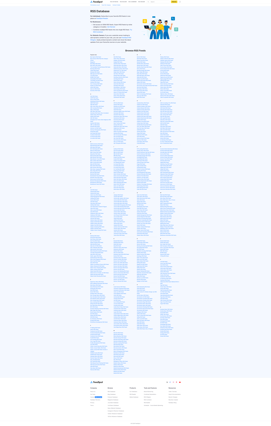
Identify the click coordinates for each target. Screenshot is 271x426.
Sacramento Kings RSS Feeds (144, 302)
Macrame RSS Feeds (118, 344)
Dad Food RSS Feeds (95, 240)
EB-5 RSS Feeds (94, 307)
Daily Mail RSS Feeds (95, 244)
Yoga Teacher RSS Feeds (166, 300)
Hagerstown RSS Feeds (119, 128)
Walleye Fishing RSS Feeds (166, 226)
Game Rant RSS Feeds (119, 83)
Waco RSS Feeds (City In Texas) (167, 200)
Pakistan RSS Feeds (141, 182)
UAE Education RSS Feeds (166, 109)
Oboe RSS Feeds (141, 136)
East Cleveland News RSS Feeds (98, 297)
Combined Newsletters (150, 394)
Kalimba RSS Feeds (118, 250)
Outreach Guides (116, 5)
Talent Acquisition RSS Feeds (167, 97)
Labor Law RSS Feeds (119, 291)
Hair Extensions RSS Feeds (120, 139)
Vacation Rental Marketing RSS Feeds (169, 148)
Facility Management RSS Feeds (97, 342)
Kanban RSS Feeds (118, 256)
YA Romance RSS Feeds (165, 278)
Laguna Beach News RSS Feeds (121, 313)
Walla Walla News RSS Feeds (167, 225)
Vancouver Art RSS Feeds (166, 184)
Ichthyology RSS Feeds (119, 170)
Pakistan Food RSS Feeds (143, 175)
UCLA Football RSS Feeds (166, 143)
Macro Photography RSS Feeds (121, 351)
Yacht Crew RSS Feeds (165, 263)
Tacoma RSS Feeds (164, 70)
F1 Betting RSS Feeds (95, 327)
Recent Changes (173, 397)
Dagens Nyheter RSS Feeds (96, 242)
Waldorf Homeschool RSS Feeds (167, 211)
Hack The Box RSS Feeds (119, 123)
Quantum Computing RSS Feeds (144, 220)
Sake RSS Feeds (141, 322)
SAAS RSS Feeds (141, 288)
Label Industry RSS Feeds (120, 286)
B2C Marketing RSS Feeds (96, 148)
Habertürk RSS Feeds (119, 108)
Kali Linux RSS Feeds (118, 252)
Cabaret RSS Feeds (94, 191)
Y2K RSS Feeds (163, 261)
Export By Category (106, 5)
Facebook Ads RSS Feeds (96, 331)
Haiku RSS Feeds (118, 129)
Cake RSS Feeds (94, 211)
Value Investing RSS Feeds (166, 175)
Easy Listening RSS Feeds (96, 302)
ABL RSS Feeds (94, 118)
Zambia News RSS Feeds (166, 311)
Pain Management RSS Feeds (144, 172)
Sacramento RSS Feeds (142, 310)
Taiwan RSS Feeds (164, 88)
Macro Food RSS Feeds (119, 349)
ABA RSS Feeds (94, 104)
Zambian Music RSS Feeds (166, 309)
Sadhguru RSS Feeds (142, 312)
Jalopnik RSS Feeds (118, 225)
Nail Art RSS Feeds (141, 57)
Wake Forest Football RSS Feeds (167, 208)
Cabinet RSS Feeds (94, 193)
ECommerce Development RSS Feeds (99, 322)
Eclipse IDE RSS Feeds (95, 315)
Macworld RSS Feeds (119, 356)
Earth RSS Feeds (94, 290)
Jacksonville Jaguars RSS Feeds (121, 198)
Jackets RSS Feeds (118, 196)
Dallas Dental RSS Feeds (96, 271)
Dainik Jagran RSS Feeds (96, 256)
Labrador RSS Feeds (118, 298)
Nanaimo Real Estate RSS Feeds (144, 67)
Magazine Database (113, 400)
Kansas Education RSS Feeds (120, 274)
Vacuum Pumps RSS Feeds (166, 157)
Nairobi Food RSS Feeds (142, 60)
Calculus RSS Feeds (95, 218)
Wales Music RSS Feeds (165, 218)
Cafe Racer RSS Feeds (95, 203)
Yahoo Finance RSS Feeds (166, 266)
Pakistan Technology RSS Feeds (144, 184)
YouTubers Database (113, 405)
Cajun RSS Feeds (94, 208)
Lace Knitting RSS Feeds (119, 302)
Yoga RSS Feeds (164, 298)
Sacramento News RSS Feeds (144, 305)
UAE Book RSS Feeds (165, 104)
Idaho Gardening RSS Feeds (120, 182)
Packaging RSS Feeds (142, 157)
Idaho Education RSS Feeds (120, 177)
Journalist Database (113, 402)
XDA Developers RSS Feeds (166, 245)
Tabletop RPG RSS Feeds (166, 62)
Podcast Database (113, 397)
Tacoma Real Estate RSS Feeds (167, 68)
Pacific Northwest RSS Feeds (143, 154)
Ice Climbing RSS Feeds (119, 162)
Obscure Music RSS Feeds (143, 138)
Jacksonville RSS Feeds (119, 210)
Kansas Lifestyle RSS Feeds (120, 281)
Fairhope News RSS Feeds (96, 356)
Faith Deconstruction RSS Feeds (97, 364)
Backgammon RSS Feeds (96, 182)
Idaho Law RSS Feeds (119, 185)
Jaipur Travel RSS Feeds (119, 221)
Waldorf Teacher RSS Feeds (166, 213)
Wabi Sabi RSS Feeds (165, 194)
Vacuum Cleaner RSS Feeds (166, 155)
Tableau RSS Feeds (164, 57)
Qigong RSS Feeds (141, 201)
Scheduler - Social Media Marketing (153, 405)
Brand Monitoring (148, 391)
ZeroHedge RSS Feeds (165, 324)
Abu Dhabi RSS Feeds (95, 133)
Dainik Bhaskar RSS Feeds (96, 257)
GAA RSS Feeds (117, 57)
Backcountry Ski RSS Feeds (96, 179)
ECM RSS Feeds (94, 317)
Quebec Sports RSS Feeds (143, 230)
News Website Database (114, 408)
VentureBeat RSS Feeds (95, 78)
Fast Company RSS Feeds (96, 83)
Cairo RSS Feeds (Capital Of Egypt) (98, 206)
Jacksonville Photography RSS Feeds (122, 205)
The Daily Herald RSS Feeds (96, 252)
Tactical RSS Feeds (164, 73)
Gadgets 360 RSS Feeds (119, 60)
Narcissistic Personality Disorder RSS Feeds (147, 85)
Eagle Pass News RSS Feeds (97, 281)
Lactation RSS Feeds (118, 305)
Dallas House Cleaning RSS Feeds (98, 267)
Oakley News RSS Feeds (142, 123)
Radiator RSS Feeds (141, 252)
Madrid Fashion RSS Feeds (120, 369)
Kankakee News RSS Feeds (120, 257)
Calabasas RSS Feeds (95, 215)
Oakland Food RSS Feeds (143, 111)
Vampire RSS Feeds (164, 180)
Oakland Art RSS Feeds (142, 104)
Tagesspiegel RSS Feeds (166, 78)
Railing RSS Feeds (141, 267)
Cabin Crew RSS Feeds (95, 194)
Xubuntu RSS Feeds (164, 254)
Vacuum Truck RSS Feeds (166, 159)
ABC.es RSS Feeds (94, 109)
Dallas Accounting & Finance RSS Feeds (99, 264)
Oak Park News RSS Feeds (143, 128)
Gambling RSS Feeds (118, 78)
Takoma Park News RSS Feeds (167, 95)
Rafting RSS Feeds (141, 262)
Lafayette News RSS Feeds (120, 308)
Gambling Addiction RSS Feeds (121, 77)
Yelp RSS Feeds (164, 285)
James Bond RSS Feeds (119, 235)
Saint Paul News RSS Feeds (143, 320)
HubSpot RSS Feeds (95, 82)
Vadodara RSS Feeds (165, 160)
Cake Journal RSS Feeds (96, 210)
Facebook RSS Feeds (95, 334)
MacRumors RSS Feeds (119, 352)
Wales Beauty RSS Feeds (166, 216)
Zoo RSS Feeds (163, 334)
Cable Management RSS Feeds (97, 196)
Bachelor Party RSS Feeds (96, 177)
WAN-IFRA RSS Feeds (165, 233)
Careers (95, 397)
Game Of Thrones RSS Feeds (120, 92)
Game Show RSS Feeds (119, 94)
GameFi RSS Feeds (118, 80)
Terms (92, 405)
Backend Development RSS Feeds (98, 180)
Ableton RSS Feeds (94, 116)
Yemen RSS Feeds (164, 288)
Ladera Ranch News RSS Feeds (121, 307)
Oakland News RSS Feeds (143, 114)
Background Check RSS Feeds (97, 184)
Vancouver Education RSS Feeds (167, 189)
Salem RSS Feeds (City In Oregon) (145, 328)
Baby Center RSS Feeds (95, 152)
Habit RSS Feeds (117, 109)
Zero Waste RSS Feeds (165, 326)
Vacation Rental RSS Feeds (166, 150)
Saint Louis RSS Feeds (142, 318)
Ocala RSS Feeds (141, 143)
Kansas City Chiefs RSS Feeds (121, 262)
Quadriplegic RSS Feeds (142, 206)
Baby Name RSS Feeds (95, 165)
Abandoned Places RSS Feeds (97, 101)
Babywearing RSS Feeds (96, 155)
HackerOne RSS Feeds (119, 119)
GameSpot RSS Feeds (119, 85)
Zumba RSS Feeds (164, 336)
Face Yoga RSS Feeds (95, 341)
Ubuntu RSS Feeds (164, 138)
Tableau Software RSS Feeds (167, 58)
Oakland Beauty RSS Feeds (143, 108)
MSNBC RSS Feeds (94, 77)
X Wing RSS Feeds (164, 256)
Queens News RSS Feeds (143, 235)
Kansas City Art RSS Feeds (120, 261)
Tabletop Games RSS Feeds (166, 60)
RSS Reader (141, 1)
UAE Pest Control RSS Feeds (166, 121)
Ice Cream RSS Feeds (119, 164)
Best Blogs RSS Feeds (95, 63)
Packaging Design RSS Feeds (144, 155)
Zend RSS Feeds (164, 319)
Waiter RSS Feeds (164, 205)
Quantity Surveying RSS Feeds (144, 218)
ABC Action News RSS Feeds (97, 106)
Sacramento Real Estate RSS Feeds (145, 308)
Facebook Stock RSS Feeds (96, 336)
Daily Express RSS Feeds (96, 249)
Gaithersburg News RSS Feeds (121, 68)
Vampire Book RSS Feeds (166, 179)
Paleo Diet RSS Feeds (142, 189)
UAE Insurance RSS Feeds (166, 113)
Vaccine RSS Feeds (164, 154)
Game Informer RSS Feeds (120, 82)
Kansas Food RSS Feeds (119, 276)
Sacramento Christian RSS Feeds (144, 300)
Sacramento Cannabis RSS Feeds (144, 298)
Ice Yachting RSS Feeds (119, 169)
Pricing (174, 1)
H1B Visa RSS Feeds (118, 102)
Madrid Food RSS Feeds (119, 371)
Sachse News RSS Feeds (143, 295)
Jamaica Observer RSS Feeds (120, 226)
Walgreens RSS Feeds (165, 221)
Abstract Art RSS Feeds (95, 128)
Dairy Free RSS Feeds (95, 261)
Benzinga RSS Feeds (95, 68)
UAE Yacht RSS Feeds (165, 129)
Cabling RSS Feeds (94, 198)
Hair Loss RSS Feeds (118, 141)
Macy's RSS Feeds (118, 358)
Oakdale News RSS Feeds (143, 102)
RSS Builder (147, 402)
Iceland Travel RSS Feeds (119, 160)
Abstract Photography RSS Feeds (98, 129)
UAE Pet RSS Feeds (164, 123)
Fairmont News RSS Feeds (96, 358)
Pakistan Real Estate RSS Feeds (144, 180)
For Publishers (133, 391)
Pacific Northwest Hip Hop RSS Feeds (145, 152)
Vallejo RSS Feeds (164, 169)
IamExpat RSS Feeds (118, 148)
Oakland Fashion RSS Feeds (143, 109)
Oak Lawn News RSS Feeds (143, 126)
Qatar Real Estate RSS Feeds (143, 198)
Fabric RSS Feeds (94, 329)
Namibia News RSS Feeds (143, 63)
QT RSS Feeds (140, 205)
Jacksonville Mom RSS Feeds (120, 200)
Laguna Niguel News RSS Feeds (121, 315)
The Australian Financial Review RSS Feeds (100, 67)
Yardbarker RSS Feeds (165, 276)
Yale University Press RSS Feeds (167, 273)
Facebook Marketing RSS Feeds (97, 332)
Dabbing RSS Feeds (95, 235)
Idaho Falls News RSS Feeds (120, 179)
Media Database (134, 397)
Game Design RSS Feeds (119, 88)
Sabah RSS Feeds (141, 290)
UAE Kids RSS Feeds (165, 116)
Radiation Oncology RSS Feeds (144, 250)
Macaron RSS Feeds (118, 334)
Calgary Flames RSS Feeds (96, 223)
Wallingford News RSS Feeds (167, 228)
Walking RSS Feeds (164, 223)
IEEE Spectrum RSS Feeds (96, 73)
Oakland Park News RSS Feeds (144, 116)
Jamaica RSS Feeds (118, 230)
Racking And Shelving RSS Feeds (144, 245)
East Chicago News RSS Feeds (97, 295)
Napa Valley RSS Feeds (142, 72)
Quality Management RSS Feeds (144, 215)
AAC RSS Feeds (94, 96)
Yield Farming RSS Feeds (166, 290)
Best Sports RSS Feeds (95, 57)
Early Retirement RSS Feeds (96, 286)
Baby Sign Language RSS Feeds (97, 169)
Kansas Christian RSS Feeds (120, 259)
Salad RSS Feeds (141, 323)
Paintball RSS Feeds (141, 167)
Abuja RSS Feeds (94, 131)
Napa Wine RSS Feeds (142, 73)
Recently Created (173, 400)
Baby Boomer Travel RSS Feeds (97, 159)
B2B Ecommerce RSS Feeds (96, 143)
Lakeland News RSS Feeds (120, 317)
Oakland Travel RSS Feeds (143, 121)
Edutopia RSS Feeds (95, 72)
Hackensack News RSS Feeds (121, 116)
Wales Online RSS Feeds (165, 215)
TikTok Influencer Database (115, 416)
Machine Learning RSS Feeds (120, 342)
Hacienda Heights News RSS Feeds (122, 111)
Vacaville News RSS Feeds (166, 152)
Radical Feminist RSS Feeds (143, 254)
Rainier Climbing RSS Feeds (143, 271)
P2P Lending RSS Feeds (142, 148)
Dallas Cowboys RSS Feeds (96, 269)
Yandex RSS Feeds (164, 275)
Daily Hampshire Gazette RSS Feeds (98, 250)
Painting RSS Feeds (141, 170)
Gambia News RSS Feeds (119, 75)
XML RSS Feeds (164, 250)
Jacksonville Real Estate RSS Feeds (122, 208)
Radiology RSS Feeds (142, 256)
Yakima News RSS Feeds (166, 270)
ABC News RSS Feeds (95, 111)
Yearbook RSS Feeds (165, 280)
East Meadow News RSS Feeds (97, 298)
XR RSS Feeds (163, 252)
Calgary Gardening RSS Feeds (97, 226)
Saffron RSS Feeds (141, 313)
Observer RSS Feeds (142, 139)
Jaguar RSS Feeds (118, 218)
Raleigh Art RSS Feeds (142, 281)
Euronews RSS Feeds (95, 90)
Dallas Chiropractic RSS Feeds (97, 266)
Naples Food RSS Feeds (142, 78)
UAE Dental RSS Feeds (165, 108)
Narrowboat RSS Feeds (142, 90)
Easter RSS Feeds (94, 291)
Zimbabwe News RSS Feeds (166, 327)
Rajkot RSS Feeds (141, 276)
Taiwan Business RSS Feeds (166, 83)
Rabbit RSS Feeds (141, 240)
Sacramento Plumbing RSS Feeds (144, 307)
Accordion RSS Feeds (95, 138)
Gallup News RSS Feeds (119, 72)
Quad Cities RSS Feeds (142, 210)
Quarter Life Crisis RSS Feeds (144, 223)
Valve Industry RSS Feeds (166, 177)
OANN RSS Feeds (141, 129)
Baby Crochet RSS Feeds (96, 162)
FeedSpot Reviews (95, 400)
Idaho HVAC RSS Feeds (119, 184)
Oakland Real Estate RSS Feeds (144, 118)
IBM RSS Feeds (117, 155)
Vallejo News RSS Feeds (165, 167)
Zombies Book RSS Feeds (166, 329)
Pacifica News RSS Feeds (143, 150)
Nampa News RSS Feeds (142, 65)
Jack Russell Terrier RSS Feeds (121, 215)
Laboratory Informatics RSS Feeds (122, 290)
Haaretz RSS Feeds (118, 104)
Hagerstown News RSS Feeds (121, 126)
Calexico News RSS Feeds (96, 220)
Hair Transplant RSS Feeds (120, 143)
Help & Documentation (175, 394)
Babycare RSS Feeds (95, 150)
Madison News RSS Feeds (120, 363)
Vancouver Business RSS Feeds (167, 185)
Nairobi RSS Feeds (141, 62)
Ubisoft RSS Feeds (164, 134)
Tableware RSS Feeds (165, 63)
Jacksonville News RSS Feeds (121, 201)
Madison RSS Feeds (118, 364)
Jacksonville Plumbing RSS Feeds (121, 206)
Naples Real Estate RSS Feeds (144, 80)
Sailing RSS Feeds (141, 317)
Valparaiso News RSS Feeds (166, 174)
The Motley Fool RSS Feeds (96, 80)
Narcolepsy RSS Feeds (142, 88)
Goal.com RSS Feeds (95, 88)
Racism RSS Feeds (141, 244)
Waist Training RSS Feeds (166, 203)
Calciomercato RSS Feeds (96, 216)
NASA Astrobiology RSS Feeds (144, 94)
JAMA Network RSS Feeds (120, 231)
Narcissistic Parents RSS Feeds (144, 83)
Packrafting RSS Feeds (142, 159)
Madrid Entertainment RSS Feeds (121, 368)
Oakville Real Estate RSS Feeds (144, 124)
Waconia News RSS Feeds (166, 196)
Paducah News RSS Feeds (143, 162)
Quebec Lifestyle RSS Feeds (143, 226)
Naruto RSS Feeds (141, 92)
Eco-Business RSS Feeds (96, 318)
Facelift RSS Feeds (94, 337)
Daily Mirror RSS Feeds (95, 254)
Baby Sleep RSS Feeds (95, 170)
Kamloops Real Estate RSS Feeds (121, 254)
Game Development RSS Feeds (121, 90)
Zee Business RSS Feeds (166, 316)
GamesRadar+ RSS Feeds (120, 87)
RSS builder (123, 1)
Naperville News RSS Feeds (143, 75)
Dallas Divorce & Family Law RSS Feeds (99, 272)
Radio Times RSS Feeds (142, 257)
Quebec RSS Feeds (141, 228)
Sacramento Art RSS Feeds (143, 297)
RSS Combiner (132, 1)
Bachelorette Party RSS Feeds (97, 175)
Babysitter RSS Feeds (95, 154)
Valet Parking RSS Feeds (166, 165)
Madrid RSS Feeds (118, 373)
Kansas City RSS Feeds (119, 269)
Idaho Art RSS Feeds (118, 172)
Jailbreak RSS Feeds (118, 220)
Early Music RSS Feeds (95, 285)
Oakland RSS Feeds (141, 119)
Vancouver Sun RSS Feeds (166, 182)
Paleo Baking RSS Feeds (142, 187)
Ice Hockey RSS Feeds (119, 167)
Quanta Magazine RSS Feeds (143, 216)
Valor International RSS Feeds (167, 172)
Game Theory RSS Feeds (119, 95)
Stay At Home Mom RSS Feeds (144, 315)
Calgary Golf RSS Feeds (95, 228)
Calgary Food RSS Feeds (96, 225)
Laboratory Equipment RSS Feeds (121, 288)
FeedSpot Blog (172, 402)
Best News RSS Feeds (95, 65)
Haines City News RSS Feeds (120, 131)
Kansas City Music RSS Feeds (121, 264)
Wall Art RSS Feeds (164, 230)
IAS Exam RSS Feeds (118, 150)
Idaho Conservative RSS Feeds (121, 175)
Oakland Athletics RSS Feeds (143, 106)
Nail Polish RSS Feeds (142, 58)
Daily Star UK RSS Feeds (96, 245)
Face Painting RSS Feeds (96, 339)
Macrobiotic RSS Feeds (119, 346)
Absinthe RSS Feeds (95, 126)
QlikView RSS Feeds (141, 203)
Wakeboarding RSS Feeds (166, 206)
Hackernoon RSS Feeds (119, 118)
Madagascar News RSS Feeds (121, 361)
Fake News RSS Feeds (95, 368)
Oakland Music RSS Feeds (143, 113)
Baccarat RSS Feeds (95, 172)
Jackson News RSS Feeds (120, 211)
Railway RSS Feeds (141, 269)
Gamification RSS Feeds (119, 97)
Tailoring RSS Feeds (164, 80)
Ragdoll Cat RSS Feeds (142, 264)
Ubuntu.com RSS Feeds (165, 136)
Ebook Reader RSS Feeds (96, 312)
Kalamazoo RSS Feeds (119, 249)
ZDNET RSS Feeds (164, 314)
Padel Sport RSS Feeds (142, 160)
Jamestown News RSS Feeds (120, 233)
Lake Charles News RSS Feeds (121, 323)
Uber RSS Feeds (164, 133)
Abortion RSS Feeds (95, 123)
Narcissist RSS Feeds (142, 87)
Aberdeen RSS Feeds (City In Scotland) (99, 113)
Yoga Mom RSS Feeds (165, 297)
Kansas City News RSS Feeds (120, 266)
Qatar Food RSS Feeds (142, 194)
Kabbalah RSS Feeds (118, 242)
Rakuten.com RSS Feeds (142, 277)
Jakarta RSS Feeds (118, 223)
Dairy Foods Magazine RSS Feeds (98, 259)
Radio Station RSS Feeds (142, 261)
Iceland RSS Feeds (118, 159)
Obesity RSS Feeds (141, 131)
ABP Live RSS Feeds (95, 124)
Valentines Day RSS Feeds (166, 164)
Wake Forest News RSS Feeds (167, 210)
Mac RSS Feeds (117, 359)
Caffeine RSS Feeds (95, 205)
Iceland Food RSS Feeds (119, 157)
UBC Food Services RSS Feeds (167, 131)
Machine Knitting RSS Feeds (120, 341)
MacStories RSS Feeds (119, 354)
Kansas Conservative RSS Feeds (121, 272)
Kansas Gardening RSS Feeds (120, 277)
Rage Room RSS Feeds (142, 266)
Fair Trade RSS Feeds (95, 361)
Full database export (95, 5)
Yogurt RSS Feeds (164, 303)
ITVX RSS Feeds (94, 75)
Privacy (92, 402)
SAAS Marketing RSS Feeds (143, 286)
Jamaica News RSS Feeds (120, 228)
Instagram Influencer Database (116, 411)
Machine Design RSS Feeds (120, 337)
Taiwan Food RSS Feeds (165, 85)
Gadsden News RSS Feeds (120, 63)
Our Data (92, 394)
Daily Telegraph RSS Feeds (96, 247)
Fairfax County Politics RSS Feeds (98, 347)
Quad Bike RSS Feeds (142, 208)
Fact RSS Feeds (94, 344)
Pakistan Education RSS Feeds (144, 174)
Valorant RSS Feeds (164, 170)
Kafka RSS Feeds (118, 244)
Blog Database (112, 394)
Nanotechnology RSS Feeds (143, 70)
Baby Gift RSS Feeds (95, 164)
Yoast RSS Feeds (164, 293)
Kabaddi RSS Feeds (118, 240)
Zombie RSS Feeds (164, 331)
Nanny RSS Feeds (141, 68)
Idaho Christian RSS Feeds (120, 174)
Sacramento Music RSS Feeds (144, 303)
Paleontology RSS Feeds (142, 185)
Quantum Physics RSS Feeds (143, 221)
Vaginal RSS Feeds (164, 162)
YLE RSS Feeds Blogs (165, 291)
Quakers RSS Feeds (141, 211)
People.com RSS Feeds (95, 85)
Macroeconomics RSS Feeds (120, 347)
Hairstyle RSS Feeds (118, 133)
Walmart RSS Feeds (164, 231)
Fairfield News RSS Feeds (96, 354)
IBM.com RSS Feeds (118, 152)
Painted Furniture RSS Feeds (143, 169)
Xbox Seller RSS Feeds (165, 244)
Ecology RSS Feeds (94, 320)
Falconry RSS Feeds (95, 369)
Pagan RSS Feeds (141, 164)
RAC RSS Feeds (140, 249)
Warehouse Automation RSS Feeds (168, 235)
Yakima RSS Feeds (164, 271)
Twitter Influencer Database (115, 413)
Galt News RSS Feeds (119, 73)
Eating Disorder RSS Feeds (96, 303)
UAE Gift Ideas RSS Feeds (166, 111)
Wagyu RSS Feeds (164, 201)
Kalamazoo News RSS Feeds (120, 247)
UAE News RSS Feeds (165, 119)
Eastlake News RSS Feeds (96, 293)
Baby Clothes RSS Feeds (96, 160)
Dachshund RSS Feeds (95, 237)
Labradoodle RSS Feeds (119, 297)
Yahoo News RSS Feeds (165, 268)
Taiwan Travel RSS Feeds (166, 90)
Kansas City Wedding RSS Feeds (121, 271)
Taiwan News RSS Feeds (166, 87)
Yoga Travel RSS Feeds (165, 302)
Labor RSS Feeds (118, 295)
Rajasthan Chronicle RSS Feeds (144, 272)
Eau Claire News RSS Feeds (96, 305)
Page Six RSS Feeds (141, 165)
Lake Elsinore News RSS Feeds (121, 325)
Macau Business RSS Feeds (120, 336)
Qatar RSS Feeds (141, 200)
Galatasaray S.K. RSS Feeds (120, 70)
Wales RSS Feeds (164, 220)
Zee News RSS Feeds (165, 317)
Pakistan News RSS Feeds (143, 179)
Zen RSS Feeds (163, 322)
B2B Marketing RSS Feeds (96, 145)
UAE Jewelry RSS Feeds (165, 114)
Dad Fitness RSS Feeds (95, 239)
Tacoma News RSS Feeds (166, 67)
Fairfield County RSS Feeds (96, 352)
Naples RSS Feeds (141, 82)
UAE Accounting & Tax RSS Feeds (168, 102)
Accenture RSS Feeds (95, 136)
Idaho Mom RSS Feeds (119, 187)
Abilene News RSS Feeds (96, 114)
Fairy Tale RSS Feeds (95, 359)
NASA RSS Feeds (141, 97)
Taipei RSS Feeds (164, 82)
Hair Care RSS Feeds (118, 136)
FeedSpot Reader (102, 18)
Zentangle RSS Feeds (165, 321)
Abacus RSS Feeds (94, 99)
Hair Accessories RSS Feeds (120, 134)
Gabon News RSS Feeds (119, 58)
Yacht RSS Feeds (164, 265)
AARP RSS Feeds (94, 97)
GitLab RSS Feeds (94, 87)
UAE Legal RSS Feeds (165, 118)
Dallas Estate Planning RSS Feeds (98, 276)
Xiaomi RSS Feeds (164, 249)
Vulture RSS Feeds (94, 70)
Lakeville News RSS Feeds (120, 318)
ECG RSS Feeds (94, 313)
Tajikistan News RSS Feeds (166, 94)
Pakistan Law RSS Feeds (142, 177)
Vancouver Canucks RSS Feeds (167, 187)
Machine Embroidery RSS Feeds (121, 339)
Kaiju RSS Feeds (117, 245)
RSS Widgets (147, 397)
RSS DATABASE (114, 1)
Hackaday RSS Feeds (119, 113)
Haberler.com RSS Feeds (119, 106)
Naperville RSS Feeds (142, 77)
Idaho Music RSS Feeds (119, 189)
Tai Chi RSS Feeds (164, 92)
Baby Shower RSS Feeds (96, 167)
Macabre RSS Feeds (118, 332)
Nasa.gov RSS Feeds (142, 95)
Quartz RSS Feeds (141, 225)
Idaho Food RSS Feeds (119, 180)
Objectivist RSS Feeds (142, 134)
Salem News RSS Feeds (142, 325)
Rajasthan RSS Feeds (142, 274)
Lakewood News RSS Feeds (120, 320)
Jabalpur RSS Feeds (118, 194)
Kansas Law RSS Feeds (119, 279)
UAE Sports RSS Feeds (165, 126)
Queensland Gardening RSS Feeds (145, 231)
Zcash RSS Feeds (164, 312)
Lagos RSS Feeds (118, 312)
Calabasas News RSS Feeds (97, 213)
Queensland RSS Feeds (142, 233)
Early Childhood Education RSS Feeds (99, 283)
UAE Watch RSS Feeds (165, 128)
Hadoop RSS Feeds (118, 124)
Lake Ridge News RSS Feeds (120, 327)
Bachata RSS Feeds (94, 174)
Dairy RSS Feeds (94, 262)
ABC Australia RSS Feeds (96, 108)
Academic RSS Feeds (95, 134)
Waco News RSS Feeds (165, 198)
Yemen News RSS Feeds (166, 286)
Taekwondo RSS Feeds (165, 75)
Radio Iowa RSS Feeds (142, 259)
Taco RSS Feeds (164, 72)
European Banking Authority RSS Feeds (99, 308)
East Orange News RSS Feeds (97, 300)
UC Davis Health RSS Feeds (166, 141)
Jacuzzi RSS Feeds (118, 216)
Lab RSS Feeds (117, 300)
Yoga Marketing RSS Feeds (166, 295)
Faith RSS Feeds (94, 366)
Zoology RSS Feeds (164, 332)
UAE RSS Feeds (163, 124)
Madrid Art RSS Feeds (119, 366)
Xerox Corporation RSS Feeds (167, 247)
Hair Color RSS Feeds (118, 138)
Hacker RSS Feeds (118, 121)
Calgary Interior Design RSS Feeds (98, 230)
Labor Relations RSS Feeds (120, 293)
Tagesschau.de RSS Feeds (166, 77)
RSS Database (111, 391)
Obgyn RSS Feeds (141, 133)
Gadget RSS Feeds (118, 62)
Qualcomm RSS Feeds (142, 213)
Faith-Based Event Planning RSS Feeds (99, 363)
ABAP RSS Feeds (94, 102)
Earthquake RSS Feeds (95, 288)
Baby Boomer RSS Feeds (96, 157)
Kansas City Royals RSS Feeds (121, 267)
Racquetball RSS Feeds (142, 247)
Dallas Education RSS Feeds (96, 274)
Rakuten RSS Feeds (141, 279)
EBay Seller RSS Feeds (95, 310)
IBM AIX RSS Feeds (118, 154)
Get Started (111, 27)
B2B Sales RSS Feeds (95, 147)
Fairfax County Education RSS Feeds (98, 346)
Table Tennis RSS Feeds (165, 65)
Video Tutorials (173, 391)
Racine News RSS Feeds (142, 242)
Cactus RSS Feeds (94, 200)
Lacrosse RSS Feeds (118, 303)
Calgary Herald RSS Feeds (96, 221)
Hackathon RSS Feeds (119, 114)
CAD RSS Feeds (94, 201)
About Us (92, 391)
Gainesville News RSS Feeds (120, 65)
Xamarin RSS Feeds (164, 240)
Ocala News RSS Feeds (142, 141)
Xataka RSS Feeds (164, 242)
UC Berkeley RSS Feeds (165, 139)
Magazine (92, 62)
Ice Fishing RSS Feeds (119, 165)
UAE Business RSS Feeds (166, 106)
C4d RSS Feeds (94, 189)
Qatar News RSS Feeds (142, 196)
